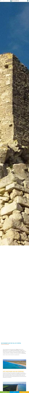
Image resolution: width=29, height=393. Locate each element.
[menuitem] (2, 0)
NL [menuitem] (0, 0)
